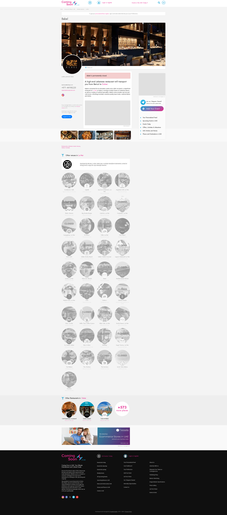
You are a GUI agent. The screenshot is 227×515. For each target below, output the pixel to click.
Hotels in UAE (100, 491)
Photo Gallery (153, 485)
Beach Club (120, 325)
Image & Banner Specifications (157, 482)
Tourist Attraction (120, 258)
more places (122, 408)
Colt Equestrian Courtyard (69, 419)
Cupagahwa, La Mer (69, 235)
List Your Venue (127, 476)
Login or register (107, 3)
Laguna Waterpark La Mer (122, 257)
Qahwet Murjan (122, 300)
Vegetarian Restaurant (67, 191)
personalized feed (100, 13)
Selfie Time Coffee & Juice (87, 323)
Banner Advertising (154, 478)
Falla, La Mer (104, 235)
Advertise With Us (154, 466)
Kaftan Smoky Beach (87, 257)
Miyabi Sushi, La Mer (69, 300)
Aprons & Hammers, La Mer (104, 190)
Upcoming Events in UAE (150, 121)
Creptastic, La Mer (122, 213)
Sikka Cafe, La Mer (104, 323)
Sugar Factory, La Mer (122, 345)
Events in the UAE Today (139, 3)
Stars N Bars (86, 345)
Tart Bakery (69, 367)
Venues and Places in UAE (103, 487)
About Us (152, 462)
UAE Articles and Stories (150, 131)
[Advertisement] (107, 112)
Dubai (72, 76)
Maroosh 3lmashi (87, 279)
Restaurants (65, 146)
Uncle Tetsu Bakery (122, 367)
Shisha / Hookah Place (85, 258)
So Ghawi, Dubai (69, 345)
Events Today (147, 124)
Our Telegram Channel (129, 480)
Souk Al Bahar (105, 419)
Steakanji (104, 345)
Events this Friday (101, 462)
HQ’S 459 (69, 257)
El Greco (86, 235)
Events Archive (153, 492)
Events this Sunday (101, 469)
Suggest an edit (67, 116)
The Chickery (87, 367)
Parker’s (104, 300)
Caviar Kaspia (87, 419)
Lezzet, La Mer (69, 279)
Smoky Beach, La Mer (122, 323)
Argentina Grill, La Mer (122, 190)
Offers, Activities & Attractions (152, 127)
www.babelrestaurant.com (68, 90)
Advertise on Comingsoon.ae (159, 96)
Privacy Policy (128, 511)
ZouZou (69, 389)
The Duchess (104, 367)
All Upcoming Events (102, 476)
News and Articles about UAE (104, 483)
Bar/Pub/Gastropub (85, 347)
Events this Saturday (102, 466)
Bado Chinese (69, 213)
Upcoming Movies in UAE (103, 480)
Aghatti (87, 190)
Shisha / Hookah (66, 148)
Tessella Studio (113, 511)
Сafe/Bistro (120, 215)
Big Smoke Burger (87, 213)
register (107, 13)
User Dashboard (128, 466)
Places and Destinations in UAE (152, 134)
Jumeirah (68, 76)
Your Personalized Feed (150, 118)
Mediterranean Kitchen (122, 279)
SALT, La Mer (69, 323)
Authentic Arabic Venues (74, 146)
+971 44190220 (69, 87)
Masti (104, 279)
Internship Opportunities (130, 483)
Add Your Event (153, 108)
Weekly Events (100, 473)
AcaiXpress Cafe (69, 190)
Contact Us (126, 487)
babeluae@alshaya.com (67, 84)
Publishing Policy (154, 475)
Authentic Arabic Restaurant (122, 302)
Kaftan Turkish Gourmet (104, 257)
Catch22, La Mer (104, 213)
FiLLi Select (122, 235)
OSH (87, 300)
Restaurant (85, 191)
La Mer (63, 76)
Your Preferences (128, 469)
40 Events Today (107, 456)
